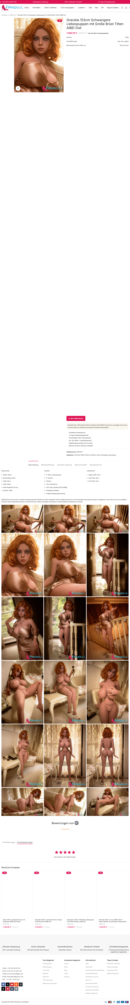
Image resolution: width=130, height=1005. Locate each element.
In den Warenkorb (76, 418)
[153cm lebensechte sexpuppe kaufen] (108, 692)
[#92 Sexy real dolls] (108, 564)
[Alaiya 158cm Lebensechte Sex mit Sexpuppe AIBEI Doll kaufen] (17, 894)
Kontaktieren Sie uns (92, 977)
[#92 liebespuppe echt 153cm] (65, 692)
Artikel (66, 963)
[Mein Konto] (126, 8)
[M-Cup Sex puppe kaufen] (65, 755)
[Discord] (16, 989)
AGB (87, 963)
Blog (65, 970)
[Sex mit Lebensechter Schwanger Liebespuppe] (65, 802)
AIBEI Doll (13, 15)
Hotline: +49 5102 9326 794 (11, 968)
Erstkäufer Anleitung (113, 963)
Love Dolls (46, 970)
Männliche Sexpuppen (50, 983)
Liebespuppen (47, 963)
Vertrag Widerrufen (92, 973)
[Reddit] (16, 984)
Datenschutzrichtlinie (92, 990)
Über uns (88, 980)
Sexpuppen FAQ (112, 970)
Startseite (4, 15)
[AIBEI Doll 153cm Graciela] (108, 755)
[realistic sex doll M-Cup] (22, 692)
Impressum (89, 967)
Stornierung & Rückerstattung (95, 970)
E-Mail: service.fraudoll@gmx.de (12, 974)
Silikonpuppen (47, 967)
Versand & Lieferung (92, 986)
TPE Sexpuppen (48, 980)
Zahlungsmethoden (92, 983)
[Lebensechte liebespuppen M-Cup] (22, 519)
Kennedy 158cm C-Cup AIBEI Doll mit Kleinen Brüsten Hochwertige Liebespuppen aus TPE (112, 921)
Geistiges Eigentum (92, 993)
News (66, 967)
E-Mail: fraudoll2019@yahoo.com (12, 976)
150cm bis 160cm (90, 455)
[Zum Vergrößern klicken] (18, 88)
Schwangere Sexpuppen (108, 455)
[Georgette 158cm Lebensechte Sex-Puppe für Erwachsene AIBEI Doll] (49, 894)
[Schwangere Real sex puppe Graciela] (22, 755)
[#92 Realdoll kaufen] (65, 519)
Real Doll (45, 973)
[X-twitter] (8, 984)
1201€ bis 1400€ (79, 455)
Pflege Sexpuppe (112, 967)
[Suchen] (122, 8)
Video (66, 973)
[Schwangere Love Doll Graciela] (108, 802)
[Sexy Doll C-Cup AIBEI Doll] (108, 628)
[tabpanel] (65, 854)
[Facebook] (3, 984)
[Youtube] (12, 984)
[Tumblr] (12, 989)
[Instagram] (21, 984)
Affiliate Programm (113, 973)
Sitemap (66, 977)
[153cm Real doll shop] (22, 564)
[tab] (33, 464)
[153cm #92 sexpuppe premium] (65, 564)
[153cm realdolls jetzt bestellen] (108, 519)
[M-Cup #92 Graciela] (22, 802)
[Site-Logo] (12, 7)
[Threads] (3, 989)
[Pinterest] (8, 989)
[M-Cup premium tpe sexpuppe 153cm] (65, 628)
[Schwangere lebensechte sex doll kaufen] (22, 628)
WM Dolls (46, 977)
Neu (98, 455)
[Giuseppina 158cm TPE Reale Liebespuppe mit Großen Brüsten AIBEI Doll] (81, 894)
